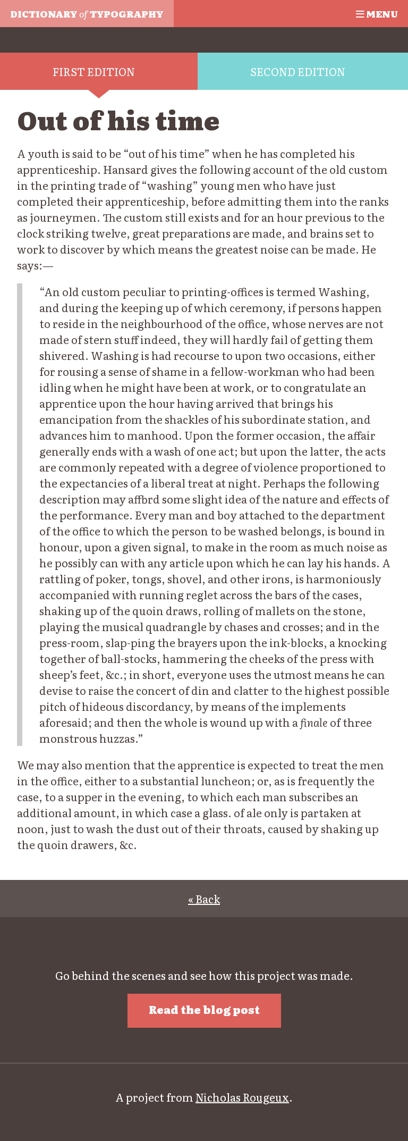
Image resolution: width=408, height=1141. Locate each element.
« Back (204, 899)
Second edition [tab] (297, 71)
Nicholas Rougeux (242, 1097)
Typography (86, 13)
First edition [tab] (94, 71)
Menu (381, 13)
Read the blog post (204, 1009)
